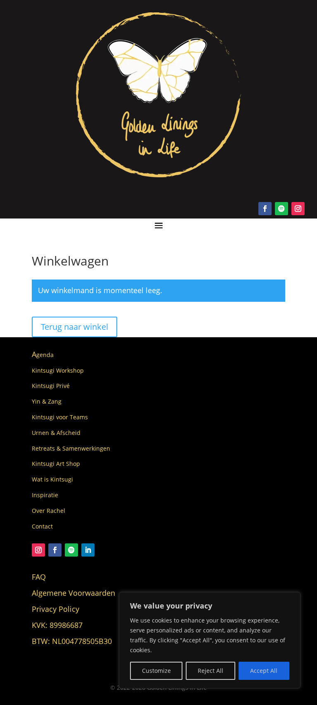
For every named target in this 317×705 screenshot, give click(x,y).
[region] (209, 640)
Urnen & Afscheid (56, 433)
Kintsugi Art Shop (56, 464)
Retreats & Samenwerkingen (71, 448)
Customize (156, 670)
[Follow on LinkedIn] (88, 550)
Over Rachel (48, 511)
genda (43, 355)
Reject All (210, 670)
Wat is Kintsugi (52, 479)
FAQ (39, 577)
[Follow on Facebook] (265, 208)
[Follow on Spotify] (281, 208)
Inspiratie (45, 495)
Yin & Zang (47, 401)
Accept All (263, 670)
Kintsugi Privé (51, 386)
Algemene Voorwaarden (73, 593)
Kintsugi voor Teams (60, 417)
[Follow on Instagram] (298, 208)
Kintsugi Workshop (58, 370)
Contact (42, 526)
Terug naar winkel (74, 326)
